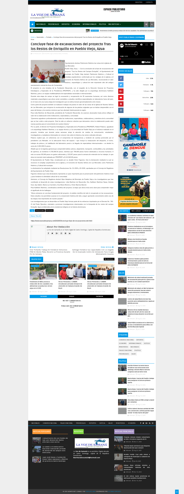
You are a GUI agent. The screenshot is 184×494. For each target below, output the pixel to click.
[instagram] (152, 423)
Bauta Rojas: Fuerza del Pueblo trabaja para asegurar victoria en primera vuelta (141, 380)
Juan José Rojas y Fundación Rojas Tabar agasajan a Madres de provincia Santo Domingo (55, 459)
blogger (44, 296)
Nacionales (81, 30)
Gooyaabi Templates (114, 491)
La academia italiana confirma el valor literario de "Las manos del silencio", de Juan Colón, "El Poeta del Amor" (141, 218)
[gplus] (146, 423)
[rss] (150, 423)
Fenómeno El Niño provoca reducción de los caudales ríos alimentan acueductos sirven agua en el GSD (121, 31)
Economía (122, 343)
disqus (71, 296)
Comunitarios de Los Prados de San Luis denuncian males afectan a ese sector (55, 440)
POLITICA (102, 24)
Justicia (147, 343)
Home (33, 37)
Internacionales (135, 343)
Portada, (65, 53)
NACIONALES (41, 24)
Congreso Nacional (126, 340)
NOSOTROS (138, 2)
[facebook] (141, 423)
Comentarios (148, 211)
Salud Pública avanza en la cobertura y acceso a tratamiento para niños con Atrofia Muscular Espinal (141, 325)
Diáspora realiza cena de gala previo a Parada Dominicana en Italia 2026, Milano (140, 250)
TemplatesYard (91, 491)
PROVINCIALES (53, 24)
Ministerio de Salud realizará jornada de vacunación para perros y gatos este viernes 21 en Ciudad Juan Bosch (141, 280)
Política (138, 350)
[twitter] (143, 423)
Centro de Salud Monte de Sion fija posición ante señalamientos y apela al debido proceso (141, 301)
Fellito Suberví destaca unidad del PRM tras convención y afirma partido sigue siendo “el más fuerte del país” (141, 411)
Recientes (124, 211)
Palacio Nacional (125, 350)
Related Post (36, 259)
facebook (99, 296)
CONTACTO (149, 2)
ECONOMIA (76, 24)
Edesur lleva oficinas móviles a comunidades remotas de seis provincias (137, 467)
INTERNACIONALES (89, 24)
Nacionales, (58, 53)
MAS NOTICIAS (114, 24)
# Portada (49, 211)
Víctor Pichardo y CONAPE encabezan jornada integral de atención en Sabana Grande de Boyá (70, 285)
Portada (48, 37)
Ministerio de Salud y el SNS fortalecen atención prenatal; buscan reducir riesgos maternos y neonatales (141, 290)
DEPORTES (66, 24)
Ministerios (123, 347)
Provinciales (124, 354)
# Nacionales (40, 211)
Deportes (140, 340)
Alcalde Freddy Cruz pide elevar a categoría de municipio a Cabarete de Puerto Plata (137, 457)
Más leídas (136, 211)
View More (110, 259)
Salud (134, 354)
